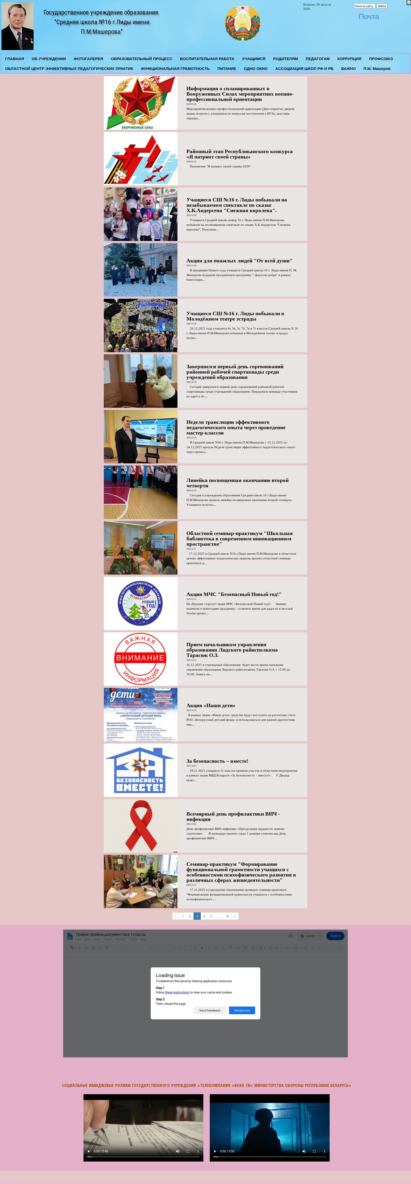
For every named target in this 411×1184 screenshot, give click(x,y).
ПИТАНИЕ (226, 68)
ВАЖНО (348, 68)
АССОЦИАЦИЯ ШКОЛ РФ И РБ (304, 68)
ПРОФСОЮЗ (381, 58)
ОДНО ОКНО (256, 68)
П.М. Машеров (376, 68)
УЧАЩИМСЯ (253, 58)
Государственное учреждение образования (101, 12)
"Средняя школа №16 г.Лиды (92, 22)
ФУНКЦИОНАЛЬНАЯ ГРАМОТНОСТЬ (175, 68)
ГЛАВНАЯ (14, 58)
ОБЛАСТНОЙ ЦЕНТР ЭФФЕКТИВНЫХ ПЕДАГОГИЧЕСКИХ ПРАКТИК (69, 68)
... (218, 916)
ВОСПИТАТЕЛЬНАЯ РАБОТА (207, 58)
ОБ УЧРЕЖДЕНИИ (49, 58)
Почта (369, 16)
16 (227, 916)
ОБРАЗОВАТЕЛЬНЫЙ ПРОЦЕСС (141, 58)
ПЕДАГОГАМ (318, 58)
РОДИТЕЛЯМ (285, 58)
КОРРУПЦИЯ (349, 58)
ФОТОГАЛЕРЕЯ (88, 58)
